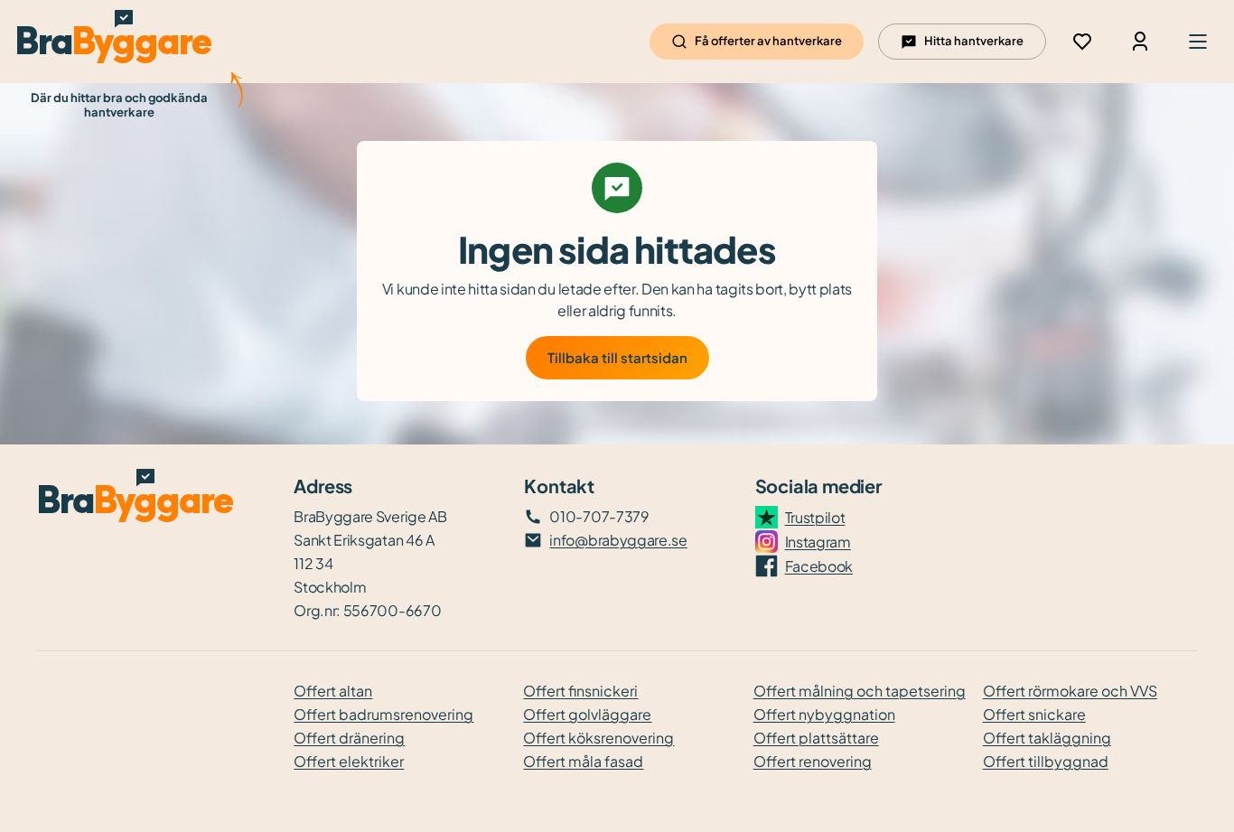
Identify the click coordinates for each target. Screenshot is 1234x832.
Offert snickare (1034, 714)
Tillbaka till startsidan (617, 357)
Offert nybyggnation (824, 714)
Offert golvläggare (587, 714)
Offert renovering (812, 761)
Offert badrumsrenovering (383, 714)
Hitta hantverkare (974, 40)
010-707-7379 (599, 516)
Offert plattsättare (816, 737)
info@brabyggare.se (618, 539)
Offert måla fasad (583, 761)
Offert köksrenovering (598, 737)
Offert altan (333, 690)
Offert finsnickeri (580, 690)
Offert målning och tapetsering (859, 690)
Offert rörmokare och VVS (1070, 690)
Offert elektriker (349, 761)
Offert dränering (349, 737)
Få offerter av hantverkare (768, 40)
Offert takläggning (1047, 737)
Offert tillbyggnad (1045, 761)
